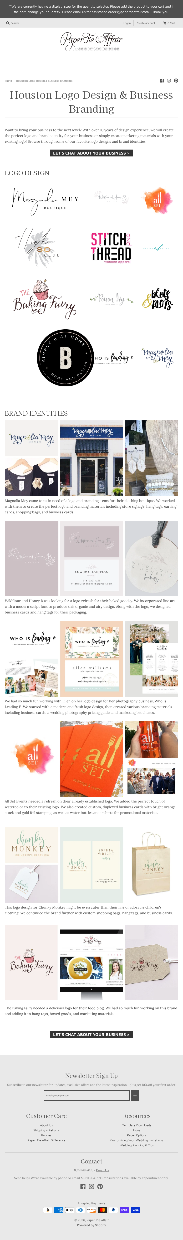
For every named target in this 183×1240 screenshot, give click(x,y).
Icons (136, 1130)
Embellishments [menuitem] (148, 66)
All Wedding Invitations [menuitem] (34, 58)
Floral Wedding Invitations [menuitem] (44, 66)
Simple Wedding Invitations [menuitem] (85, 58)
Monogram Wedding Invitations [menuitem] (143, 58)
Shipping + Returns (46, 1130)
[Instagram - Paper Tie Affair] (169, 80)
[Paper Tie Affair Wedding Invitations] (91, 41)
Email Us (102, 1170)
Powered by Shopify (91, 1225)
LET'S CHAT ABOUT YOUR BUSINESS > (91, 153)
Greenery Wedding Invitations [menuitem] (101, 66)
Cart (171, 22)
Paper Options (137, 1135)
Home (8, 80)
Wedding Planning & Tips (137, 1145)
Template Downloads (136, 1125)
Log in (127, 22)
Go (135, 1095)
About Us (46, 1125)
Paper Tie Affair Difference (46, 1140)
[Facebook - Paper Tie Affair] (162, 80)
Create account (146, 22)
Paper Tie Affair (97, 1220)
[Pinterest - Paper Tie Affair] (176, 80)
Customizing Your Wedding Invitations (136, 1140)
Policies (46, 1135)
